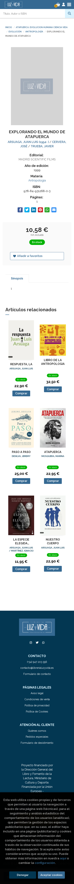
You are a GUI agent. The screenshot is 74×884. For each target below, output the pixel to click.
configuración (45, 863)
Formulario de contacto (37, 674)
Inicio (8, 27)
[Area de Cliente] (63, 4)
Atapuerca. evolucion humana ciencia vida (42, 27)
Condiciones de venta (37, 699)
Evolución (15, 31)
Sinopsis (17, 278)
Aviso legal (37, 693)
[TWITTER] (37, 642)
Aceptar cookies (51, 875)
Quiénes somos (37, 730)
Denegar (23, 875)
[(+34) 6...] (43, 642)
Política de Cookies (37, 711)
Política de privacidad (37, 705)
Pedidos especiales (37, 736)
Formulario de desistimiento (37, 742)
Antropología (34, 31)
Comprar (21, 393)
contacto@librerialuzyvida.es (37, 667)
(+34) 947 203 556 (37, 661)
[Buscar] (69, 13)
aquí (63, 858)
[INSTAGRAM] (30, 642)
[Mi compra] (58, 4)
